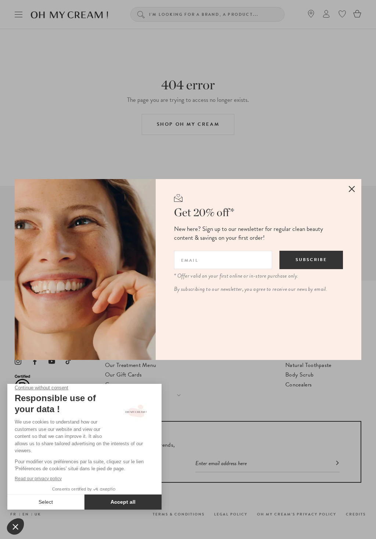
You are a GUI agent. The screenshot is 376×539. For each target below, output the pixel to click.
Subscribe (311, 259)
